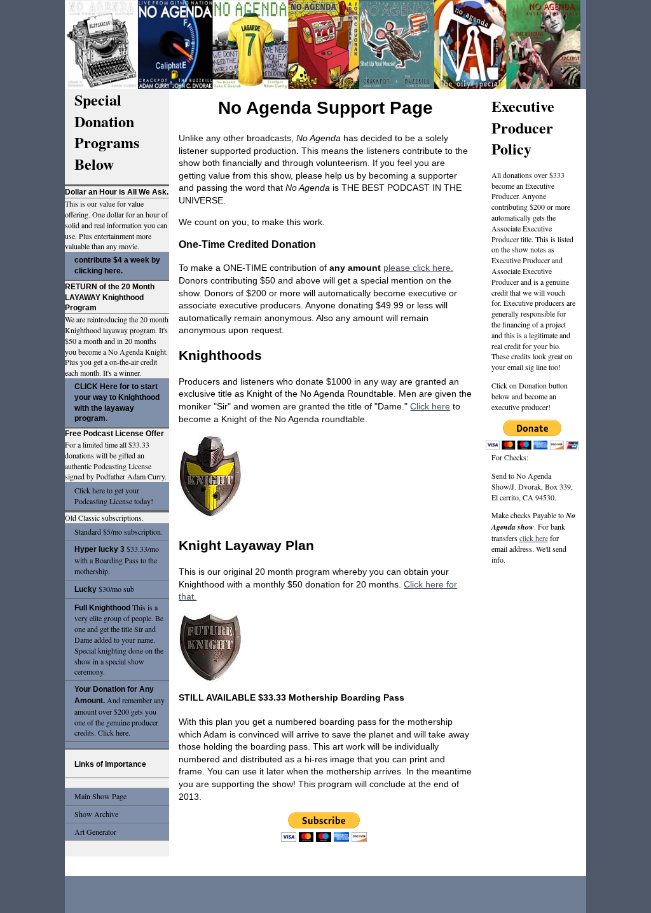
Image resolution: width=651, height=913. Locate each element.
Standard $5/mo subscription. (118, 531)
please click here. (418, 268)
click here (533, 538)
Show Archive (96, 814)
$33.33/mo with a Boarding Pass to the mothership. (116, 560)
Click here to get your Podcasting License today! (113, 495)
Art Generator (95, 832)
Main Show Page (100, 796)
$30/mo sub (104, 589)
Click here (430, 406)
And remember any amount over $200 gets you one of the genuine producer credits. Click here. (119, 711)
